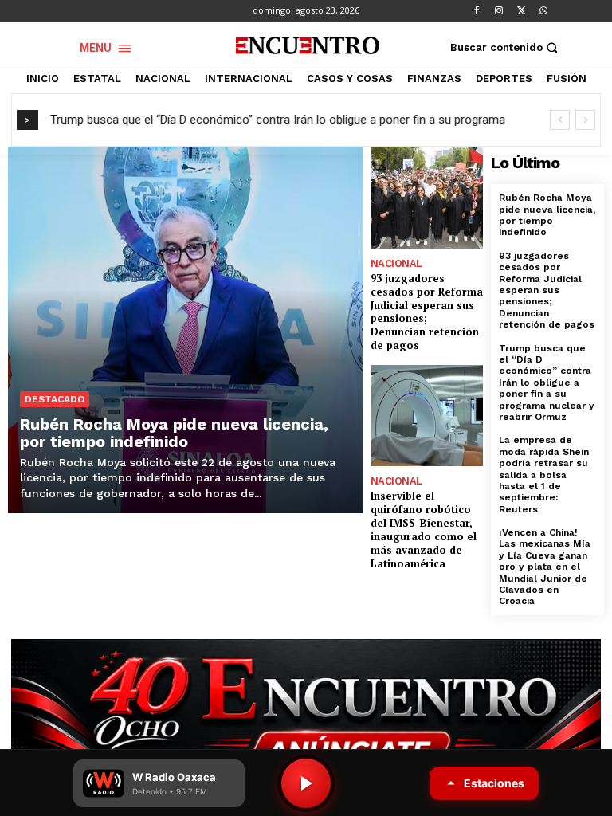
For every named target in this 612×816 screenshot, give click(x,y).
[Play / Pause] (306, 783)
